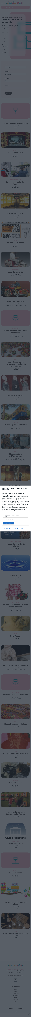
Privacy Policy (24, 528)
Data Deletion (7, 528)
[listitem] (15, 516)
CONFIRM (8, 523)
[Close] (28, 488)
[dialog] (15, 508)
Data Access (15, 528)
